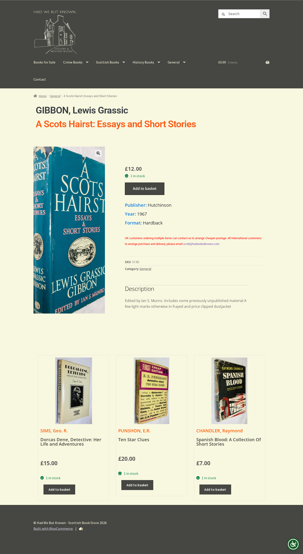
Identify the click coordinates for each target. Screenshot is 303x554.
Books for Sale (44, 62)
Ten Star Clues (133, 440)
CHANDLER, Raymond (219, 431)
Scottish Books (107, 62)
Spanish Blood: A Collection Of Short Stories (228, 442)
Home (43, 96)
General (174, 62)
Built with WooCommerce (53, 528)
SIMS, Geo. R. (54, 431)
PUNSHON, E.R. (134, 431)
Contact (39, 79)
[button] (98, 153)
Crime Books (73, 62)
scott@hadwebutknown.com (201, 244)
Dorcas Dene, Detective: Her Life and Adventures (70, 442)
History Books (143, 62)
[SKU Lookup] (81, 529)
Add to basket (144, 188)
